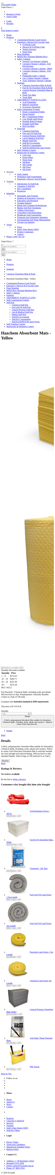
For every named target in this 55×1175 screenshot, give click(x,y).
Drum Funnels (28, 114)
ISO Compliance (24, 188)
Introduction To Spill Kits (28, 184)
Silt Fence (26, 167)
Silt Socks (26, 169)
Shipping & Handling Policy (18, 1147)
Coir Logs (26, 155)
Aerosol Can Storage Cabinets (35, 61)
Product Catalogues (25, 232)
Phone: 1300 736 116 (15, 237)
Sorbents (20, 83)
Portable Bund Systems (32, 121)
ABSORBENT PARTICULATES (31, 100)
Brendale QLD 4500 (15, 1163)
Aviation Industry (24, 203)
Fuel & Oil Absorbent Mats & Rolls (37, 88)
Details (27, 720)
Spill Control (22, 174)
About (9, 225)
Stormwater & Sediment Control (30, 152)
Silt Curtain (27, 164)
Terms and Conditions (15, 1144)
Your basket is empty (10, 30)
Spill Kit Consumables (31, 145)
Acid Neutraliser (29, 102)
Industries (10, 193)
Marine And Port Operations (29, 208)
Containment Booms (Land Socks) (31, 40)
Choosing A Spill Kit (26, 186)
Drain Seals (27, 160)
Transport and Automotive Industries (32, 217)
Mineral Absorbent (30, 104)
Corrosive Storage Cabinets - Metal (37, 68)
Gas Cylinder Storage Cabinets (35, 78)
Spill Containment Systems (28, 109)
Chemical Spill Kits (30, 131)
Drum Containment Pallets (33, 112)
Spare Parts (27, 52)
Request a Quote (13, 14)
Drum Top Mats (29, 95)
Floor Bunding (23, 54)
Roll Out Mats (28, 126)
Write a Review (19, 779)
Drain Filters (27, 157)
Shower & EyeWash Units (33, 47)
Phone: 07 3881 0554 (15, 1168)
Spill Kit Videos (13, 1130)
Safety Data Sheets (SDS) (28, 229)
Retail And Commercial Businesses (32, 205)
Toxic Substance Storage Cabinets (36, 80)
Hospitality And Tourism (27, 196)
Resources (21, 191)
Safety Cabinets (23, 59)
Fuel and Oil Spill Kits (31, 133)
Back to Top (6, 1074)
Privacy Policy (12, 1142)
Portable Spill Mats (30, 124)
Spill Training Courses (26, 150)
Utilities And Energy (25, 210)
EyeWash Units (29, 44)
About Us (10, 1102)
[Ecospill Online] (8, 4)
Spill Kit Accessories (31, 143)
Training (9, 181)
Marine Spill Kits (29, 140)
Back (3, 735)
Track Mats (27, 97)
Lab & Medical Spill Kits (33, 138)
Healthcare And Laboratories (29, 215)
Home (9, 35)
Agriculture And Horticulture (29, 213)
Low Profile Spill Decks (32, 119)
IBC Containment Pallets (32, 116)
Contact (9, 1107)
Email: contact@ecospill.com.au (20, 1166)
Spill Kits (21, 128)
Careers (20, 234)
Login (8, 21)
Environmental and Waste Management (33, 220)
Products (10, 37)
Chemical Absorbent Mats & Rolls (36, 85)
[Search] (2, 244)
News (19, 227)
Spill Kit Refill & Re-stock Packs (36, 148)
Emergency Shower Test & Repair (31, 179)
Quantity (4, 711)
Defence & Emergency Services (30, 198)
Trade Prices (6, 7)
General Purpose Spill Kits (33, 136)
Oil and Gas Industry (26, 222)
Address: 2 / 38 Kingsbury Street (20, 1161)
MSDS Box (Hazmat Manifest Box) (32, 56)
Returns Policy (12, 1149)
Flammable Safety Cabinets (34, 76)
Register (9, 23)
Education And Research (27, 201)
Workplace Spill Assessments (29, 176)
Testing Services (29, 49)
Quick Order (11, 16)
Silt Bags (26, 162)
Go (3, 249)
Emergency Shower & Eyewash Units (33, 42)
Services (9, 172)
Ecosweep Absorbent (31, 107)
